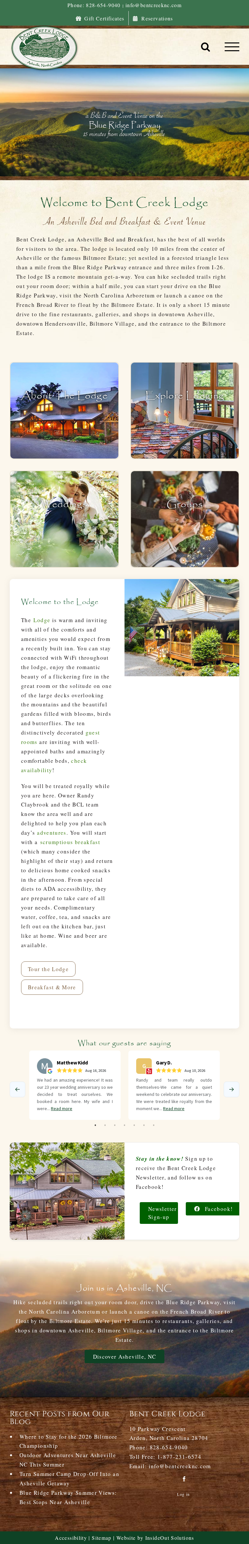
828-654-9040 (169, 1447)
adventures (51, 832)
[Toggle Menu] (232, 46)
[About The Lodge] (64, 411)
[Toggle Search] (205, 47)
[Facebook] (184, 1478)
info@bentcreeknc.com (153, 5)
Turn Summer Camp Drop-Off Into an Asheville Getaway (69, 1478)
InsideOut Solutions (169, 1537)
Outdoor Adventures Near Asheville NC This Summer (67, 1459)
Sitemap (102, 1537)
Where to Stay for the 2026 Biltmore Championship (68, 1441)
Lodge (41, 620)
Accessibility (71, 1537)
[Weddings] (64, 519)
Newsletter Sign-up (162, 1213)
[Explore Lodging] (185, 411)
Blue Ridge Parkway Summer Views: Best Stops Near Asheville (68, 1497)
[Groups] (185, 519)
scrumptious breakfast (70, 842)
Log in (183, 1494)
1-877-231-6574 (179, 1456)
